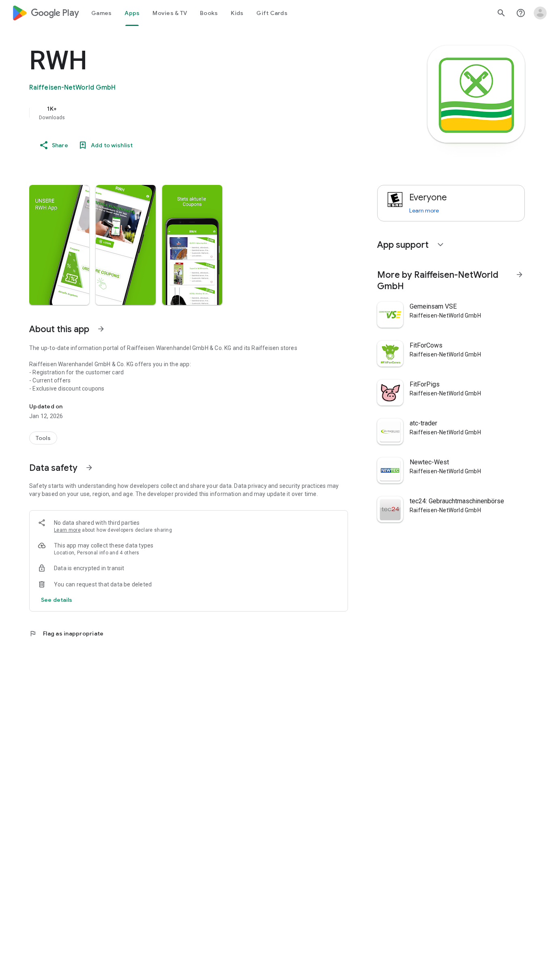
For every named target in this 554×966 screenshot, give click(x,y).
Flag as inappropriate (66, 633)
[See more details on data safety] (57, 600)
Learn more (67, 530)
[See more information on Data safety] (89, 467)
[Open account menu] (540, 13)
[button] (59, 245)
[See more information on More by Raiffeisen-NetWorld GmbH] (519, 274)
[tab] (101, 13)
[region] (191, 113)
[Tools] (43, 438)
